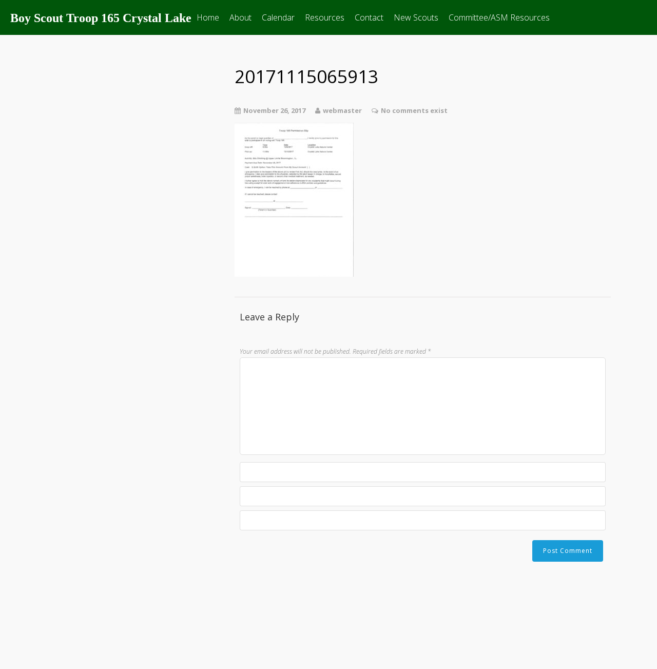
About (240, 17)
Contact (369, 17)
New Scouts (416, 17)
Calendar (278, 17)
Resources (324, 17)
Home (208, 17)
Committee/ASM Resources (499, 17)
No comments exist (414, 110)
